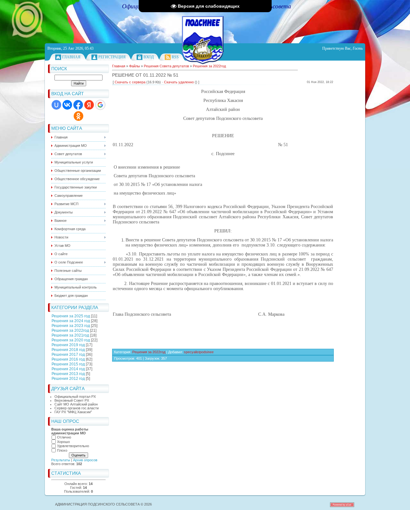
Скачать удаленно (179, 82)
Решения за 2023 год (71, 325)
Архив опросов (85, 460)
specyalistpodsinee (199, 352)
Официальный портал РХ (75, 396)
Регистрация (112, 57)
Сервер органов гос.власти (76, 408)
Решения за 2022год (70, 330)
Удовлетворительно (73, 446)
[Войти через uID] (56, 105)
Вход (149, 57)
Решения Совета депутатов (166, 66)
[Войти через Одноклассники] (78, 116)
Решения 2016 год (68, 359)
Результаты (60, 460)
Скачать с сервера (130, 82)
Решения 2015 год (68, 364)
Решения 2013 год (68, 374)
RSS (175, 57)
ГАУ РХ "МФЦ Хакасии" (73, 412)
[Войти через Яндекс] (89, 105)
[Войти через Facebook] (78, 105)
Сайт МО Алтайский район (76, 404)
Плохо (62, 450)
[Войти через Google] (100, 105)
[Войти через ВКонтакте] (67, 105)
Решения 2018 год (68, 349)
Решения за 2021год (70, 335)
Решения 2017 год (68, 354)
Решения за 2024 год (71, 321)
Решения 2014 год (68, 369)
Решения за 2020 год (71, 340)
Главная (71, 57)
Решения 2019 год (68, 345)
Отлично (64, 437)
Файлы (134, 66)
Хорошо (63, 442)
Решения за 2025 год (71, 316)
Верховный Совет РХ (71, 400)
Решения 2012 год (68, 378)
